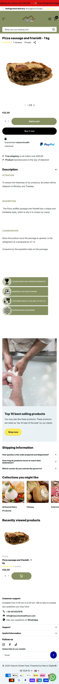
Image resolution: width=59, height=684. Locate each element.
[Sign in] (49, 18)
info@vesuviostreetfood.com (21, 616)
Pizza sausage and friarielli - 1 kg (16, 561)
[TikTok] (16, 644)
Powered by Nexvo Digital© (43, 665)
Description (10, 169)
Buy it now (29, 131)
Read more (50, 8)
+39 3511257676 (14, 611)
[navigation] (34, 105)
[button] (9, 118)
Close (29, 627)
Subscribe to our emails (13, 649)
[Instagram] (3, 644)
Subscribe (53, 655)
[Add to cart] (21, 575)
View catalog (4, 19)
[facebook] (10, 644)
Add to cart (34, 121)
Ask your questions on (22, 620)
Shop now (13, 432)
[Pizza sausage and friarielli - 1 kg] (17, 538)
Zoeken (53, 29)
